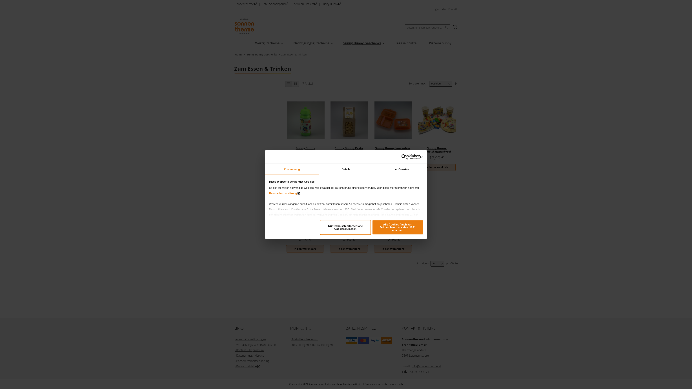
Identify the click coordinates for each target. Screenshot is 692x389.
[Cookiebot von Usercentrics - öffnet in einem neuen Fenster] (407, 157)
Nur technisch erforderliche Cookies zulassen (345, 227)
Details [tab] (346, 169)
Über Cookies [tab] (400, 169)
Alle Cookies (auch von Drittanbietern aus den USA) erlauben (397, 227)
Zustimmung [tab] (292, 169)
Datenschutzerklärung (283, 193)
